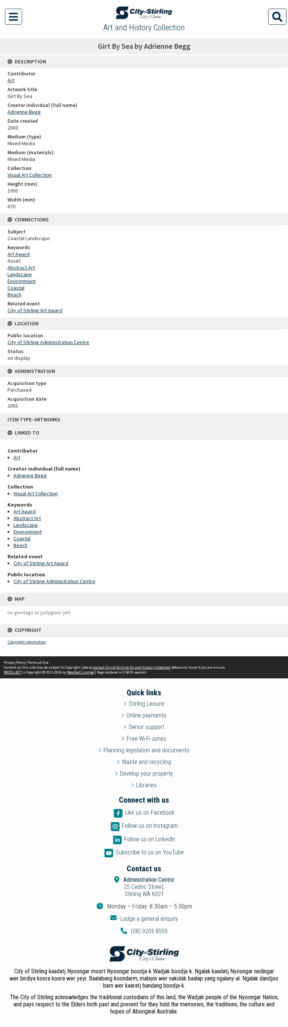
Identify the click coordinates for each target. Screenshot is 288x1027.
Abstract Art (27, 518)
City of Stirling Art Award (41, 563)
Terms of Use (38, 662)
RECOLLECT (12, 672)
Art (17, 457)
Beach (20, 545)
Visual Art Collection (36, 493)
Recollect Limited (80, 672)
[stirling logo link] (144, 954)
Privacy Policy (15, 662)
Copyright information (27, 642)
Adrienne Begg (30, 475)
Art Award (25, 511)
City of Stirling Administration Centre (54, 581)
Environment (28, 531)
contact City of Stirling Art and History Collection (132, 667)
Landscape (26, 525)
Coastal (22, 538)
